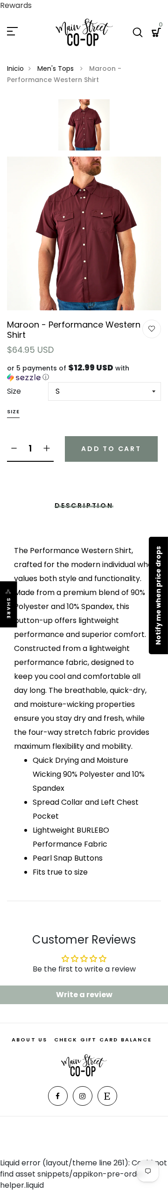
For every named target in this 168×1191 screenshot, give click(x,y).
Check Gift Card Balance (103, 1039)
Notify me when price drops (158, 595)
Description (84, 505)
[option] (84, 128)
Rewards (16, 5)
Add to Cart (111, 448)
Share (9, 609)
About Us (30, 1039)
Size (14, 391)
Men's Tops (56, 68)
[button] (84, 372)
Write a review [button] (84, 994)
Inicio (15, 68)
